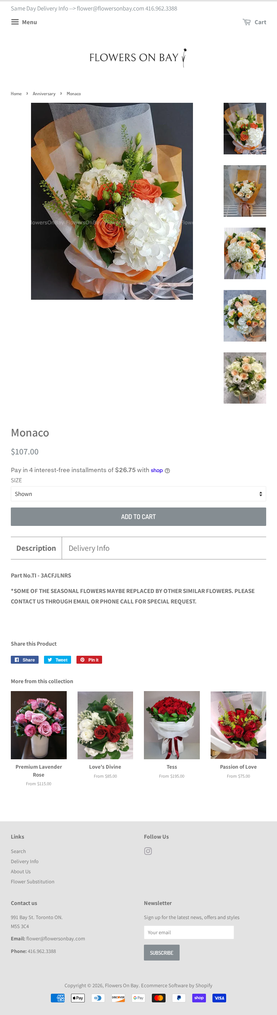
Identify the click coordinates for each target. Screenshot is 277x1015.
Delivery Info (89, 548)
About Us (21, 871)
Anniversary (44, 93)
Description (36, 548)
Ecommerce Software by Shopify (176, 985)
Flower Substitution (32, 881)
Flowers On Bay (121, 985)
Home (16, 93)
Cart (260, 22)
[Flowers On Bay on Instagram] (148, 852)
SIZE (16, 480)
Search (18, 851)
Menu (29, 22)
